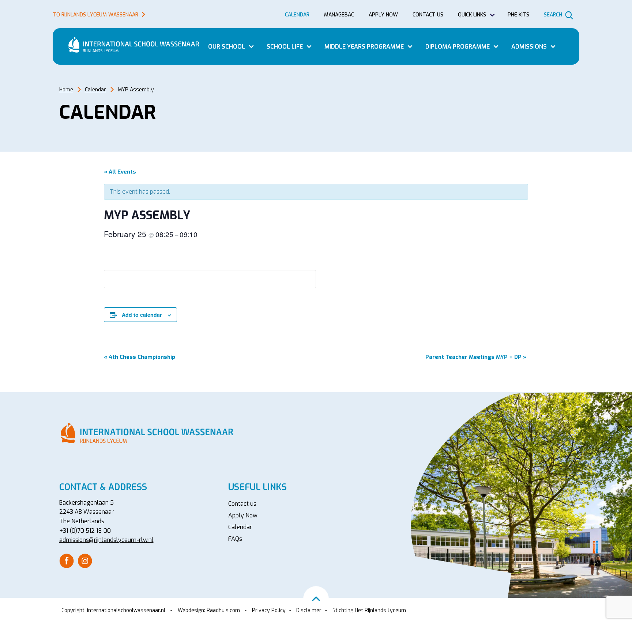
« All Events (120, 171)
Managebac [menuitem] (339, 14)
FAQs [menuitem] (235, 539)
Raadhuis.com (223, 610)
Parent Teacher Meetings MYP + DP (475, 357)
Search (553, 14)
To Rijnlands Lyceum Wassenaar (95, 14)
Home (66, 89)
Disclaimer (308, 610)
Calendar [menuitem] (297, 14)
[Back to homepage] (136, 45)
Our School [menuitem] (226, 46)
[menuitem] (66, 561)
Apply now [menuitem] (383, 14)
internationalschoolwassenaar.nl (126, 610)
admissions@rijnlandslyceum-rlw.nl (106, 540)
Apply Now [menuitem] (242, 515)
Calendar (95, 89)
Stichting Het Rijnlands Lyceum (369, 610)
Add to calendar (142, 314)
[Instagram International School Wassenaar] (85, 560)
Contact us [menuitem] (428, 14)
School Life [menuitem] (285, 46)
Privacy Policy (269, 610)
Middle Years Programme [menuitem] (364, 46)
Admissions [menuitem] (529, 46)
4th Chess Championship (139, 357)
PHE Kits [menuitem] (518, 14)
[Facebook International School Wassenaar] (66, 560)
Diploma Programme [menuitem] (457, 46)
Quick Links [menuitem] (472, 14)
